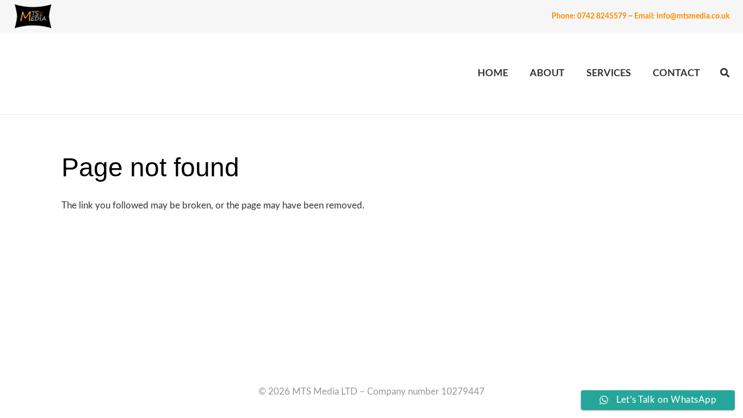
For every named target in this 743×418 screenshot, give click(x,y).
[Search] (724, 73)
